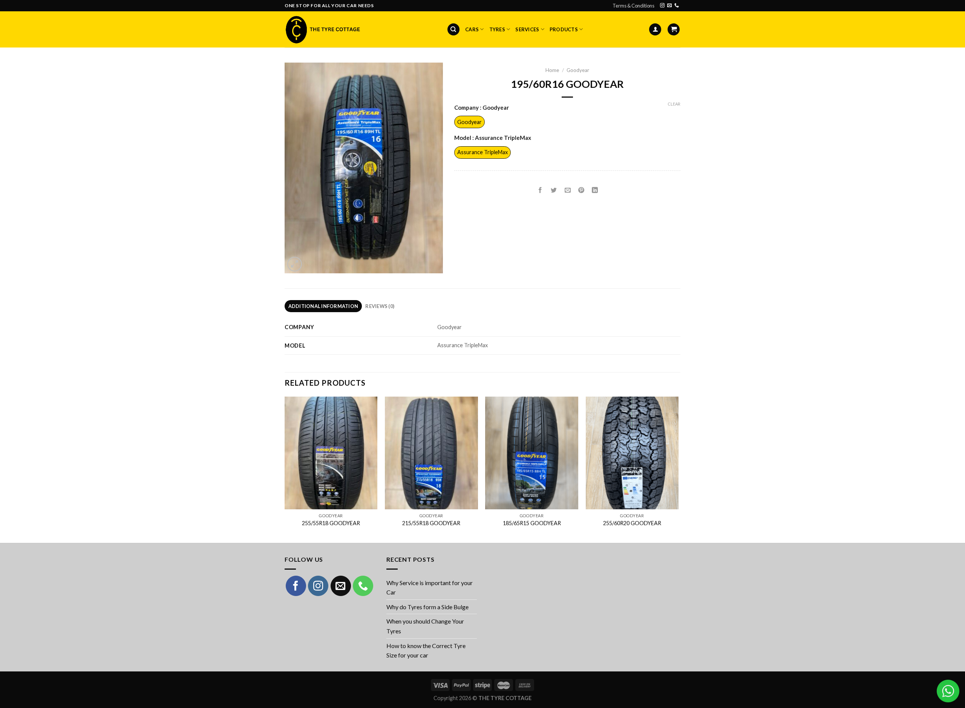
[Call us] (676, 5)
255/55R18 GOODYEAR (331, 523)
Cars (472, 29)
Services (527, 29)
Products (564, 29)
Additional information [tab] (323, 306)
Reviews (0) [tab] (379, 306)
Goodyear (578, 70)
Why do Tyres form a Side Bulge (427, 606)
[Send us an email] (669, 5)
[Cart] (674, 29)
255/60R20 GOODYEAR (632, 523)
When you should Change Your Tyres (425, 626)
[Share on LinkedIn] (595, 190)
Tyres (497, 29)
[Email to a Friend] (567, 190)
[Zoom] (294, 264)
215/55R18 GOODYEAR (431, 523)
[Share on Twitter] (554, 190)
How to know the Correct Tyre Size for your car (426, 650)
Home (552, 70)
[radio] (469, 122)
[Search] (453, 29)
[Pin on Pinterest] (581, 190)
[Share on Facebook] (540, 190)
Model (492, 138)
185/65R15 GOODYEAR (532, 523)
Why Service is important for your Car (429, 587)
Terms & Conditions (633, 6)
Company (481, 108)
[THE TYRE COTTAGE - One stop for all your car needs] (322, 29)
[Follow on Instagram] (662, 5)
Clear (674, 103)
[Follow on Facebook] (296, 586)
